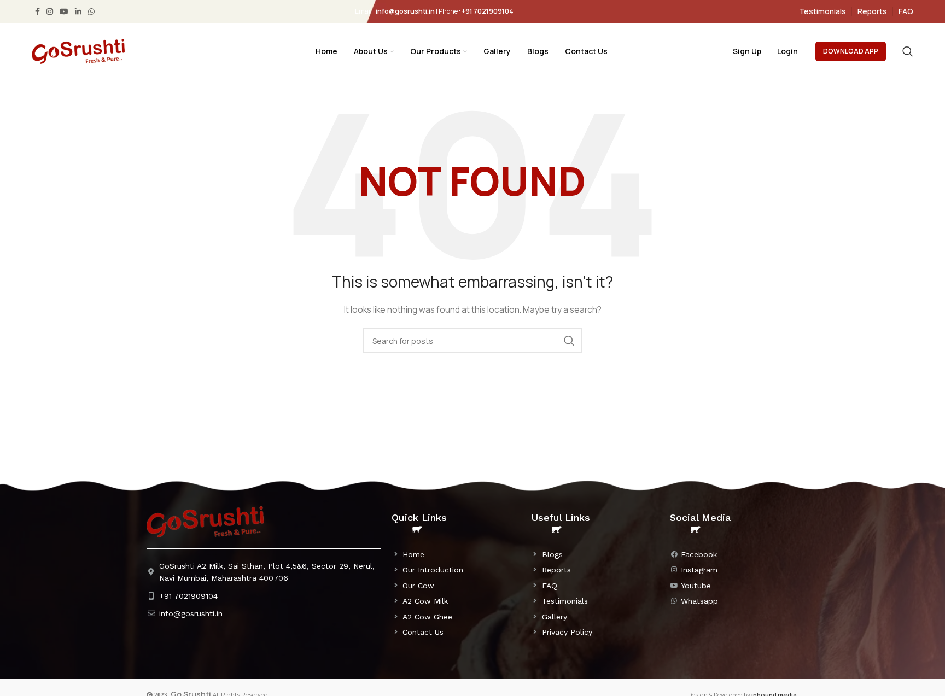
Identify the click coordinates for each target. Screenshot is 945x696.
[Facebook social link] (37, 11)
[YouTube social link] (64, 11)
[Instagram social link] (49, 11)
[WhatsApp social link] (91, 11)
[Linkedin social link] (78, 11)
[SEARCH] (569, 340)
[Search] (908, 51)
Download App (850, 51)
